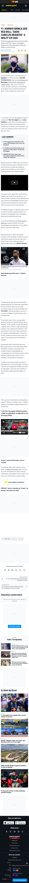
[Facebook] (4, 570)
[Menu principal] (3, 5)
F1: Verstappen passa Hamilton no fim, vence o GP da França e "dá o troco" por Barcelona (14, 143)
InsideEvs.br (14, 840)
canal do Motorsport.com (13, 469)
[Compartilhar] (18, 50)
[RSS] (22, 831)
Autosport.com (14, 848)
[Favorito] (21, 50)
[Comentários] (25, 50)
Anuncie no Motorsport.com (14, 860)
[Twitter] (8, 570)
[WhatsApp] (12, 570)
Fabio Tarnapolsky (5, 50)
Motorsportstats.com (14, 850)
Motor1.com (14, 843)
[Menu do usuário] (25, 5)
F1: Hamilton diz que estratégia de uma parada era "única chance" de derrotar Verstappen (13, 149)
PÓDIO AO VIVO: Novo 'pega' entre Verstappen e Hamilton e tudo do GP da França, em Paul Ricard (13, 155)
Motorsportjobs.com (14, 845)
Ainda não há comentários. (14, 600)
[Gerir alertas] (24, 570)
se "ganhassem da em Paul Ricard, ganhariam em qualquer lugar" (14, 82)
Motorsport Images (17, 269)
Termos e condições (9, 875)
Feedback (14, 857)
